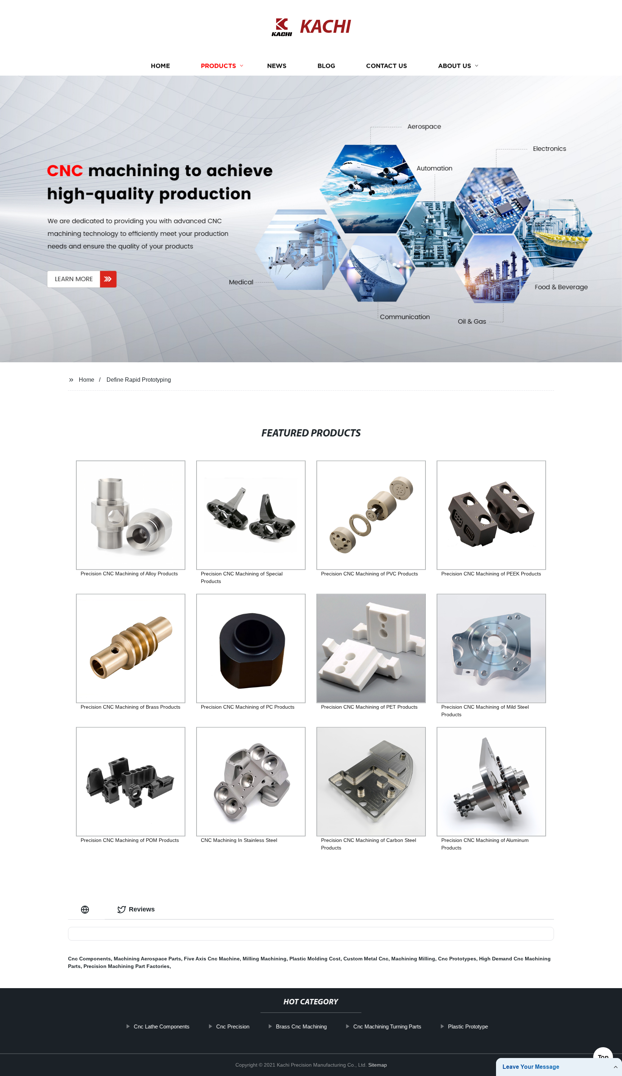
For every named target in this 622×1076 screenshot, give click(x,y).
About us (454, 65)
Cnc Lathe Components (162, 1026)
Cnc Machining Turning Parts (387, 1026)
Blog (326, 65)
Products (218, 65)
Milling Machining (265, 958)
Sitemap (377, 1065)
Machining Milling (413, 958)
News (277, 65)
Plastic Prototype (468, 1026)
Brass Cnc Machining (301, 1026)
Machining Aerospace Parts (147, 958)
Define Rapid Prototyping (139, 380)
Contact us (386, 65)
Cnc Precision (232, 1026)
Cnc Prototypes (457, 958)
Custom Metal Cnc (365, 958)
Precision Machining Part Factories (127, 966)
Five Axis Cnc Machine (212, 958)
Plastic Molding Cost (315, 958)
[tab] (86, 909)
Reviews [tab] (142, 909)
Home (160, 65)
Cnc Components (89, 958)
